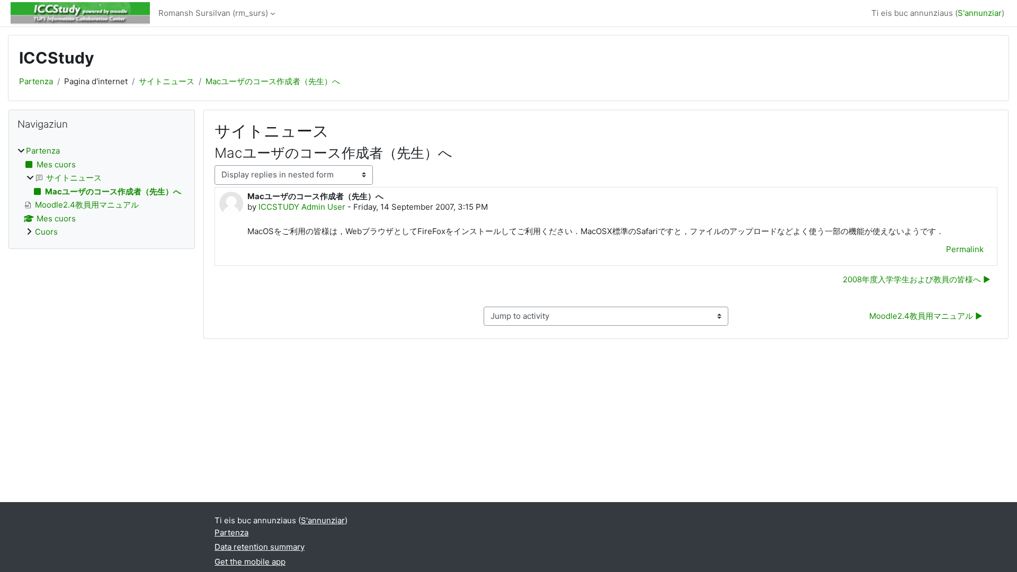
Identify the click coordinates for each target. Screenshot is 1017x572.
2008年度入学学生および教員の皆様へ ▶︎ (917, 279)
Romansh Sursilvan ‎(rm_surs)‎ (213, 13)
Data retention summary (260, 547)
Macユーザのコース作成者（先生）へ (273, 81)
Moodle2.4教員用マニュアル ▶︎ (926, 316)
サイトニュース (166, 81)
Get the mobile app (250, 562)
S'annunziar (980, 13)
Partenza (36, 81)
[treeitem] (101, 191)
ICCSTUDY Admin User (301, 207)
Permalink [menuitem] (965, 249)
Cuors (46, 232)
